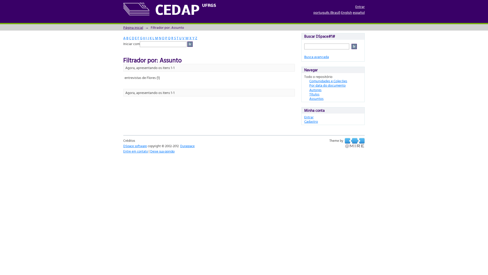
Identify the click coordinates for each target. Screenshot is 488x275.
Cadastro (311, 121)
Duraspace (187, 145)
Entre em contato (135, 151)
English (346, 12)
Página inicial (133, 27)
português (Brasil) (326, 12)
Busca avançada (316, 56)
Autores (315, 89)
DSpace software (135, 145)
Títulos (314, 94)
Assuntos (316, 98)
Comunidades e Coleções (328, 81)
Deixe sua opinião (162, 151)
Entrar (360, 6)
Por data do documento (327, 85)
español (359, 12)
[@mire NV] (355, 143)
